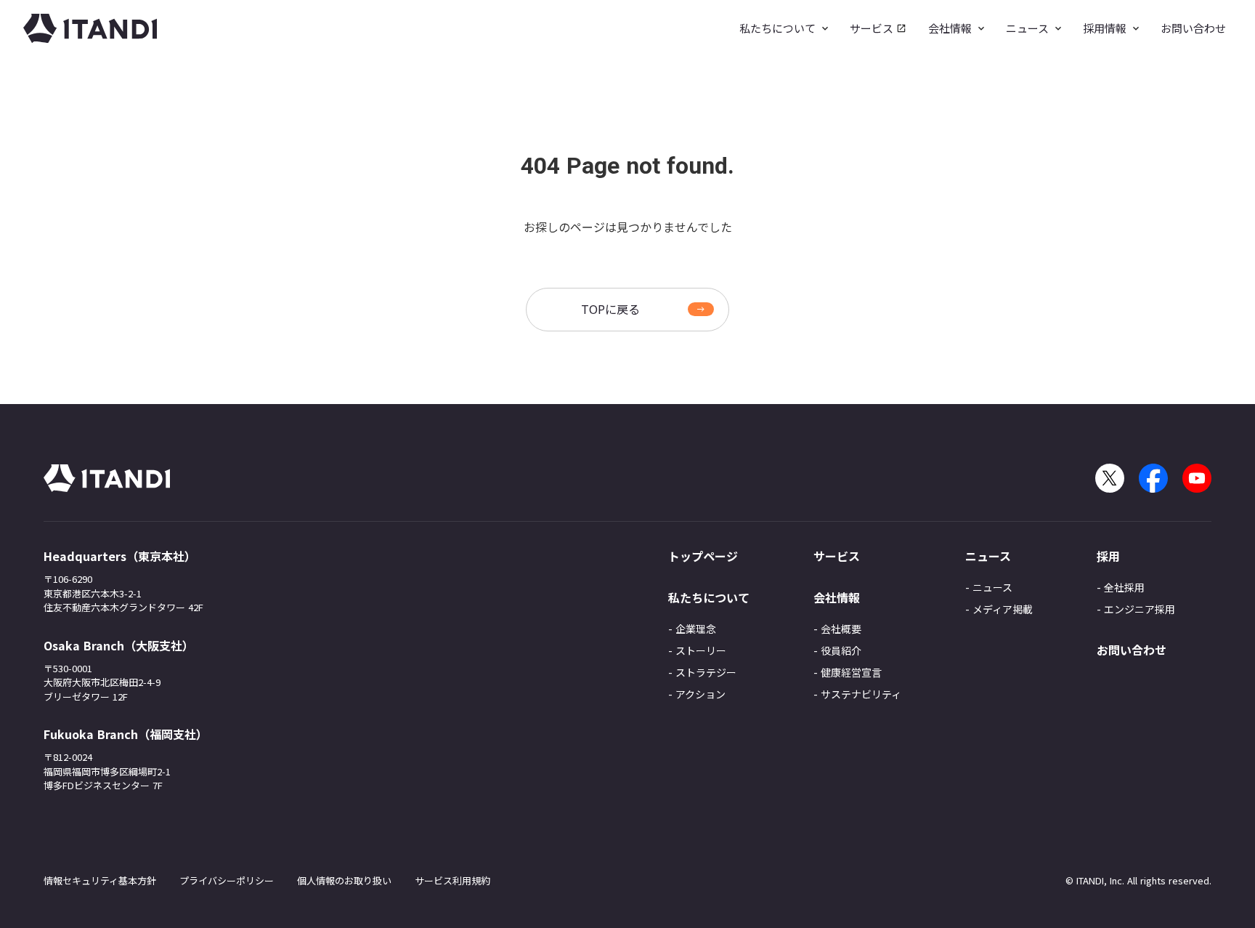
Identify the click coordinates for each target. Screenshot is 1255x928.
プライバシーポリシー (226, 880)
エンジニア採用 (1139, 609)
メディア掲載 (1002, 609)
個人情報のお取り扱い (344, 880)
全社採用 (1124, 587)
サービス (836, 556)
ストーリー (700, 650)
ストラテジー (705, 672)
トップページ (703, 556)
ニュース (992, 587)
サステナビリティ (861, 694)
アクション (700, 694)
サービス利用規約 (452, 880)
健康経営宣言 (851, 672)
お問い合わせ (1131, 649)
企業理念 (695, 628)
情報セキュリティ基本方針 (100, 880)
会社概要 (841, 628)
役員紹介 (841, 650)
